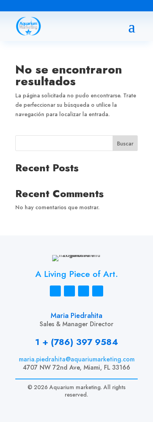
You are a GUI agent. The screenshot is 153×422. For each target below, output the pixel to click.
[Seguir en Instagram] (14, 6)
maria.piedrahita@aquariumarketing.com (77, 359)
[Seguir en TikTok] (30, 6)
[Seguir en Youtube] (61, 6)
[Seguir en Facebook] (45, 6)
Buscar (125, 143)
